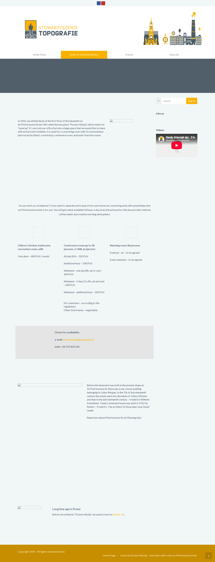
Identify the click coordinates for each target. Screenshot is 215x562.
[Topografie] (112, 27)
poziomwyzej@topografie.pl (78, 339)
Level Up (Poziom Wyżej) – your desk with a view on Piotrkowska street (158, 555)
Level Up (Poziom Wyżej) (84, 54)
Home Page (39, 54)
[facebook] (99, 3)
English (174, 54)
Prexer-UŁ (118, 514)
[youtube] (103, 3)
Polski (129, 54)
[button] (130, 263)
